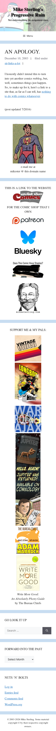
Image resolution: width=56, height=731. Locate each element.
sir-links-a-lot (12, 63)
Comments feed (14, 698)
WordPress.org (13, 704)
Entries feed (12, 692)
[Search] (46, 630)
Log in (9, 687)
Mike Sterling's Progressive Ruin (28, 12)
